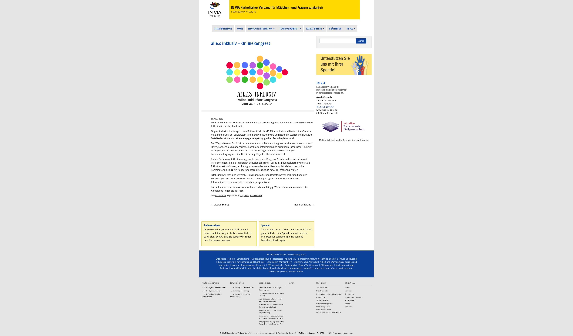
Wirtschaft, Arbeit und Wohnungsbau (326, 262)
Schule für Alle (256, 195)
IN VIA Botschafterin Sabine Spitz (328, 313)
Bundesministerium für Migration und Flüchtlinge (241, 262)
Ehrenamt (348, 307)
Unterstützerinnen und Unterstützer (329, 294)
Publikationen (350, 300)
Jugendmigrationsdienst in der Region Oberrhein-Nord (270, 300)
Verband (348, 291)
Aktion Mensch (237, 268)
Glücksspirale (327, 265)
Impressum (337, 333)
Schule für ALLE (270, 170)
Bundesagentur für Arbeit (253, 265)
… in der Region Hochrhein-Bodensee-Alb (211, 295)
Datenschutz (348, 333)
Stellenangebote (223, 28)
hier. (241, 190)
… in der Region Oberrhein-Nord (213, 288)
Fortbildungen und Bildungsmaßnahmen (324, 308)
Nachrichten (220, 195)
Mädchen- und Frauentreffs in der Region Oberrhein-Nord (271, 306)
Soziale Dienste (314, 28)
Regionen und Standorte (354, 297)
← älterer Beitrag (220, 204)
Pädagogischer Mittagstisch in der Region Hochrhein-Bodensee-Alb (271, 323)
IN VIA (350, 28)
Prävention (335, 28)
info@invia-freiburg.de (327, 113)
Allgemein (244, 195)
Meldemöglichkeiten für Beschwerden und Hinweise (344, 140)
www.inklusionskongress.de (239, 159)
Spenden (348, 304)
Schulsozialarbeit (289, 28)
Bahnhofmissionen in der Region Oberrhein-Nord (270, 289)
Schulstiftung (243, 259)
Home (240, 28)
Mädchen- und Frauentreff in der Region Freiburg (271, 311)
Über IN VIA (320, 297)
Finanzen (234, 265)
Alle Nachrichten (322, 288)
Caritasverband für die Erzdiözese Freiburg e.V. (273, 259)
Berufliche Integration (260, 28)
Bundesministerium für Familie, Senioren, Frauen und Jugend (327, 259)
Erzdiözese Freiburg (225, 259)
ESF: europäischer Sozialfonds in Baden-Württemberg (293, 265)
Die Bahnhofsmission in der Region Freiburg (271, 294)
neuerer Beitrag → (304, 204)
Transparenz (349, 294)
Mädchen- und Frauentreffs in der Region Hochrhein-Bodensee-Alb (271, 317)
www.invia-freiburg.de (326, 110)
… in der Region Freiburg (210, 291)
